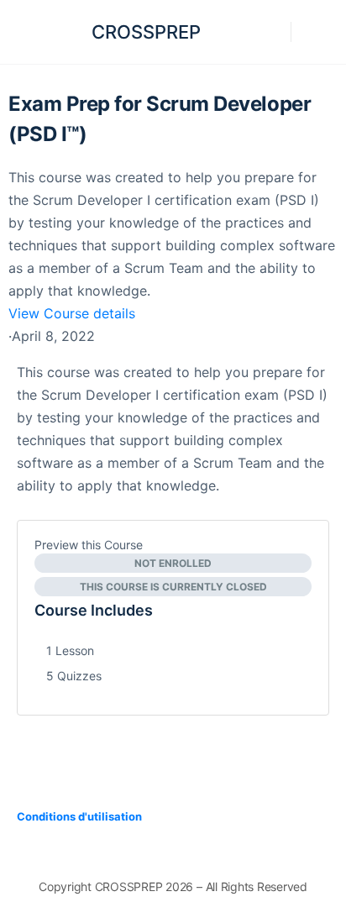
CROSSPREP (146, 32)
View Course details (73, 313)
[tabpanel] (173, 429)
